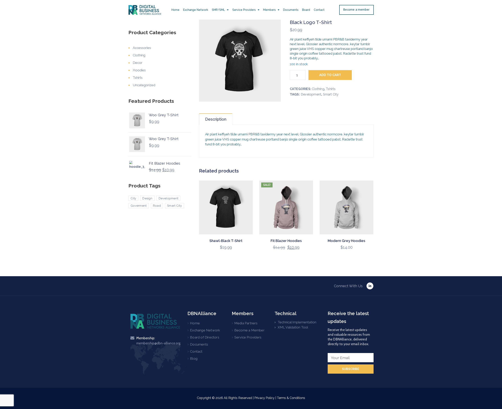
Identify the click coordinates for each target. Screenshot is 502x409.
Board (306, 9)
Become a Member (249, 330)
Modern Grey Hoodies (346, 241)
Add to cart (330, 75)
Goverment (139, 205)
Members (269, 9)
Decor (137, 63)
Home (175, 9)
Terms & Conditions (291, 398)
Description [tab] (215, 119)
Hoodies (139, 70)
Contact (319, 9)
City (133, 198)
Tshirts (331, 89)
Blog (193, 358)
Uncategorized (144, 85)
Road (157, 205)
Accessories (142, 48)
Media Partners (246, 323)
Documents (290, 9)
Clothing (318, 89)
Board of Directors (204, 337)
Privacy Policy (264, 398)
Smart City (331, 94)
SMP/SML (218, 9)
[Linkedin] (369, 285)
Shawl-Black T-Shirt (225, 241)
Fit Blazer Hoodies (286, 241)
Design (147, 198)
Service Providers (244, 9)
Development (311, 94)
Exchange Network (195, 9)
